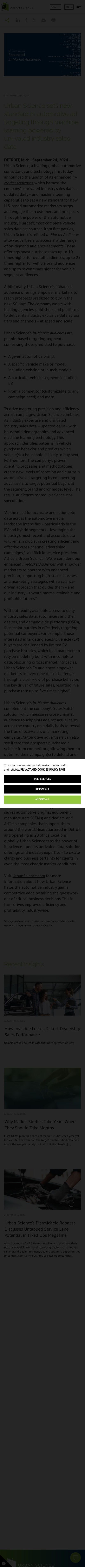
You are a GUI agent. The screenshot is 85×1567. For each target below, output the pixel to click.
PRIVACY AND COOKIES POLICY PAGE (42, 769)
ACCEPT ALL (42, 799)
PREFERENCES (42, 779)
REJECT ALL (42, 789)
